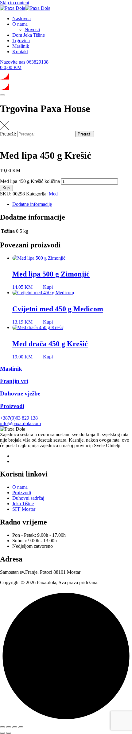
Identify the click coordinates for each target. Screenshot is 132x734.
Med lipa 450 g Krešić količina (30, 181)
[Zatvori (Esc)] (20, 727)
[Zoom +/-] (2, 727)
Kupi (6, 188)
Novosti (32, 29)
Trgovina (21, 40)
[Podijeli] (14, 727)
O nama (20, 24)
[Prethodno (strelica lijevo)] (2, 733)
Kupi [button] (48, 287)
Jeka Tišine (23, 503)
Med (53, 193)
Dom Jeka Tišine (28, 35)
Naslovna (21, 18)
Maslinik (20, 46)
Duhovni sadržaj (28, 498)
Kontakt (20, 51)
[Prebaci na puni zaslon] (8, 727)
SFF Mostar (23, 509)
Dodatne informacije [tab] (32, 204)
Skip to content (14, 2)
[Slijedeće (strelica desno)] (8, 733)
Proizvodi (21, 492)
